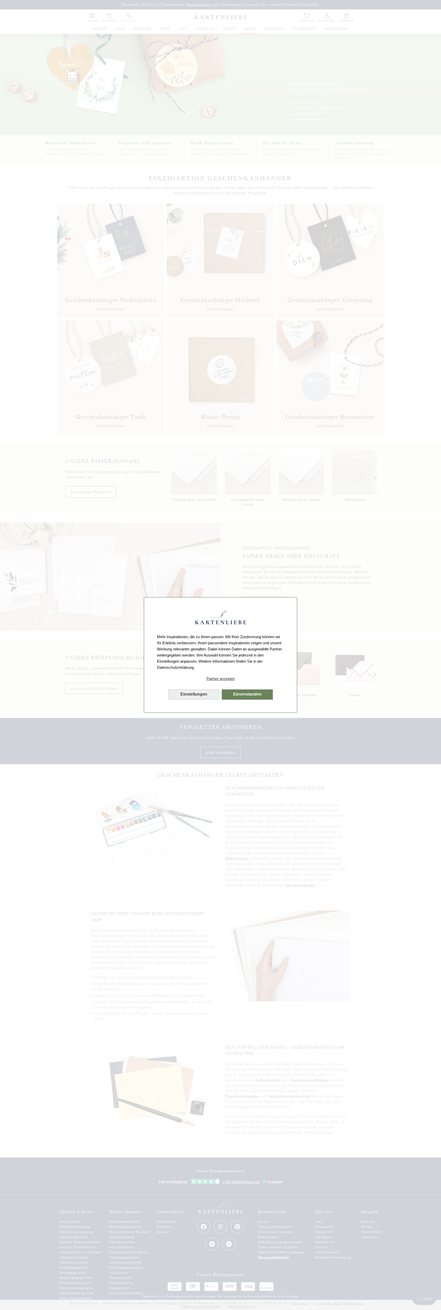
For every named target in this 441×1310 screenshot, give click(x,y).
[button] (220, 679)
